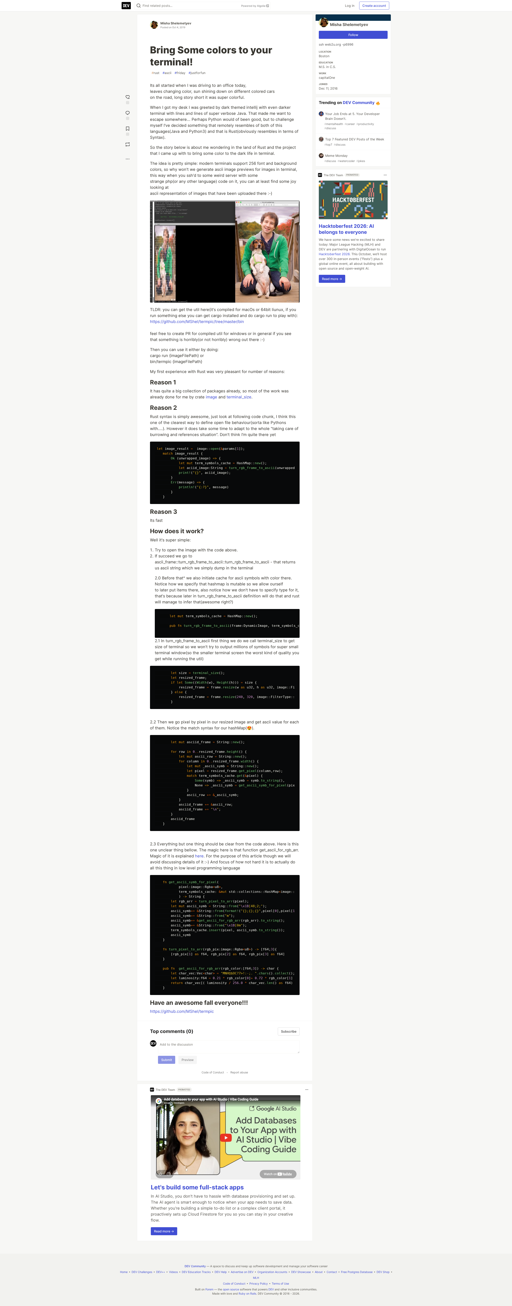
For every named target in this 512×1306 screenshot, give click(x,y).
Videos (173, 1272)
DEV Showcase (301, 1272)
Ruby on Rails (247, 1293)
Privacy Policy (258, 1283)
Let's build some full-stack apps (197, 1187)
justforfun (197, 73)
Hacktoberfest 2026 (334, 254)
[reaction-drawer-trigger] (127, 99)
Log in (349, 6)
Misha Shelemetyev (175, 23)
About (319, 1272)
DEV (271, 1289)
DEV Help (221, 1272)
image (211, 397)
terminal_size (239, 397)
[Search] (139, 5)
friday (180, 73)
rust (155, 73)
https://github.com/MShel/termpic (182, 1011)
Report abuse (239, 1072)
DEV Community (359, 102)
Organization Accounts (272, 1272)
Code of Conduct (213, 1072)
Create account (374, 6)
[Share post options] (128, 159)
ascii (167, 73)
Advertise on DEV (242, 1272)
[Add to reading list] (127, 130)
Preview (188, 1060)
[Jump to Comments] (127, 115)
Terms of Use (280, 1283)
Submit (166, 1060)
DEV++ (160, 1272)
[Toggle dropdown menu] (307, 1089)
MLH (256, 1277)
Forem (209, 1289)
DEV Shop (383, 1272)
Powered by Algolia (253, 5)
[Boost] (127, 144)
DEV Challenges (142, 1272)
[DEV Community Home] (126, 6)
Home (124, 1272)
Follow (353, 35)
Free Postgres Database (357, 1272)
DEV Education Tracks (196, 1272)
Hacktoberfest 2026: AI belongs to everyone (346, 229)
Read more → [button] (164, 1231)
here (199, 856)
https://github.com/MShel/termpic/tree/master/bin (197, 321)
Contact (332, 1272)
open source (231, 1289)
